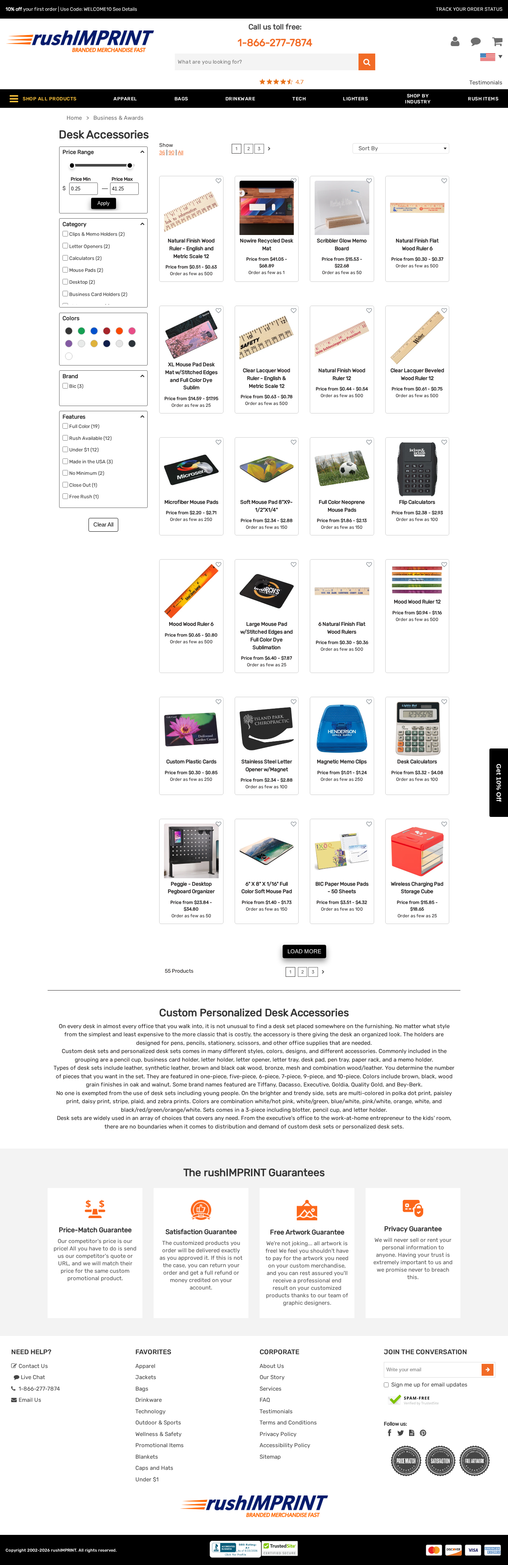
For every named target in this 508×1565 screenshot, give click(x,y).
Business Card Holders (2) (98, 294)
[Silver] (119, 343)
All (180, 152)
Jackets (145, 1377)
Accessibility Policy (285, 1445)
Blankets (146, 1456)
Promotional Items (159, 1445)
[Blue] (94, 330)
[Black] (68, 330)
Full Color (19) (84, 426)
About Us (272, 1366)
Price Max (122, 179)
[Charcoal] (132, 343)
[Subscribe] (487, 1370)
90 (171, 152)
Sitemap (270, 1456)
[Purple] (68, 343)
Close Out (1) (83, 485)
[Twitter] (400, 1433)
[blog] (411, 1433)
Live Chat (32, 1377)
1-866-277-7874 (275, 42)
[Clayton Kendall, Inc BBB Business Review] (235, 1556)
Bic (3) (76, 386)
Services (271, 1388)
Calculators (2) (85, 258)
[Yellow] (94, 343)
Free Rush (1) (84, 496)
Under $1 (146, 1479)
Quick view (191, 209)
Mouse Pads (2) (86, 270)
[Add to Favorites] (218, 181)
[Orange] (119, 330)
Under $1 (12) (84, 450)
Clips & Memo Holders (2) (97, 234)
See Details (125, 9)
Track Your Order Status (469, 9)
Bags (141, 1388)
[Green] (81, 330)
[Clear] (68, 355)
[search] (367, 62)
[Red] (106, 330)
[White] (81, 343)
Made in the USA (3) (91, 461)
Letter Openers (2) (89, 246)
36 (162, 152)
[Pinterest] (423, 1433)
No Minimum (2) (86, 473)
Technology (150, 1411)
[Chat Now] (476, 42)
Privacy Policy (278, 1434)
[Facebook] (389, 1433)
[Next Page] (269, 149)
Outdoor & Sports (158, 1422)
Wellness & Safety (158, 1434)
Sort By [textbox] (368, 148)
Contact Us (32, 1366)
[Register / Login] (455, 42)
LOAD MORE (304, 951)
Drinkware (148, 1400)
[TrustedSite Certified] (413, 1400)
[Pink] (132, 330)
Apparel (145, 1366)
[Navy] (106, 343)
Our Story (272, 1377)
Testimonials (485, 82)
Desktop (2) (82, 282)
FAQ (265, 1400)
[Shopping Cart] (497, 42)
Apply (103, 203)
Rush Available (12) (90, 438)
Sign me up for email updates (429, 1384)
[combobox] (401, 148)
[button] (498, 782)
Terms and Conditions (288, 1422)
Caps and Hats (154, 1468)
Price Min (80, 179)
